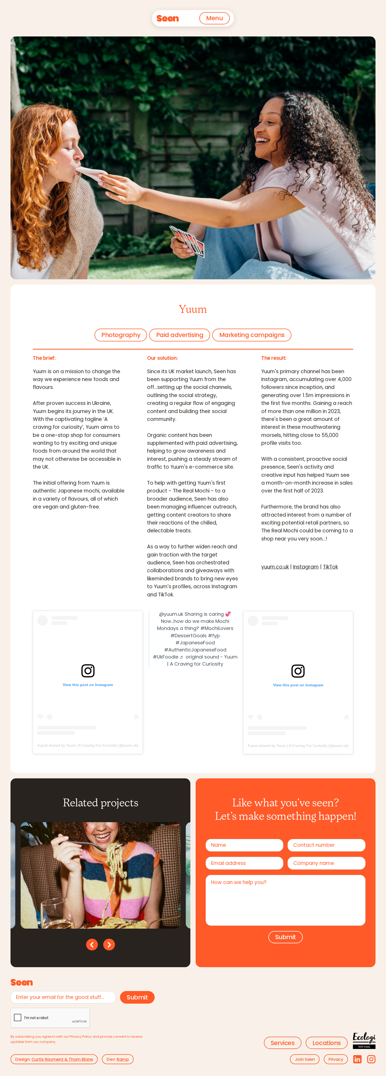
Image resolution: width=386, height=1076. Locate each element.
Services (282, 1044)
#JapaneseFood (195, 643)
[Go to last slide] (92, 945)
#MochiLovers (216, 629)
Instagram (306, 567)
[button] (214, 18)
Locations (326, 1044)
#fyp (214, 636)
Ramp (123, 1060)
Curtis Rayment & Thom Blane (62, 1060)
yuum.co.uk (275, 567)
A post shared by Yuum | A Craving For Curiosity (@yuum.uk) (87, 745)
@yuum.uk (171, 614)
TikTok (330, 567)
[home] (168, 18)
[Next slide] (109, 945)
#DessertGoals (188, 636)
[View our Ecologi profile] (364, 1040)
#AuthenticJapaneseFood (195, 650)
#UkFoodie (165, 657)
